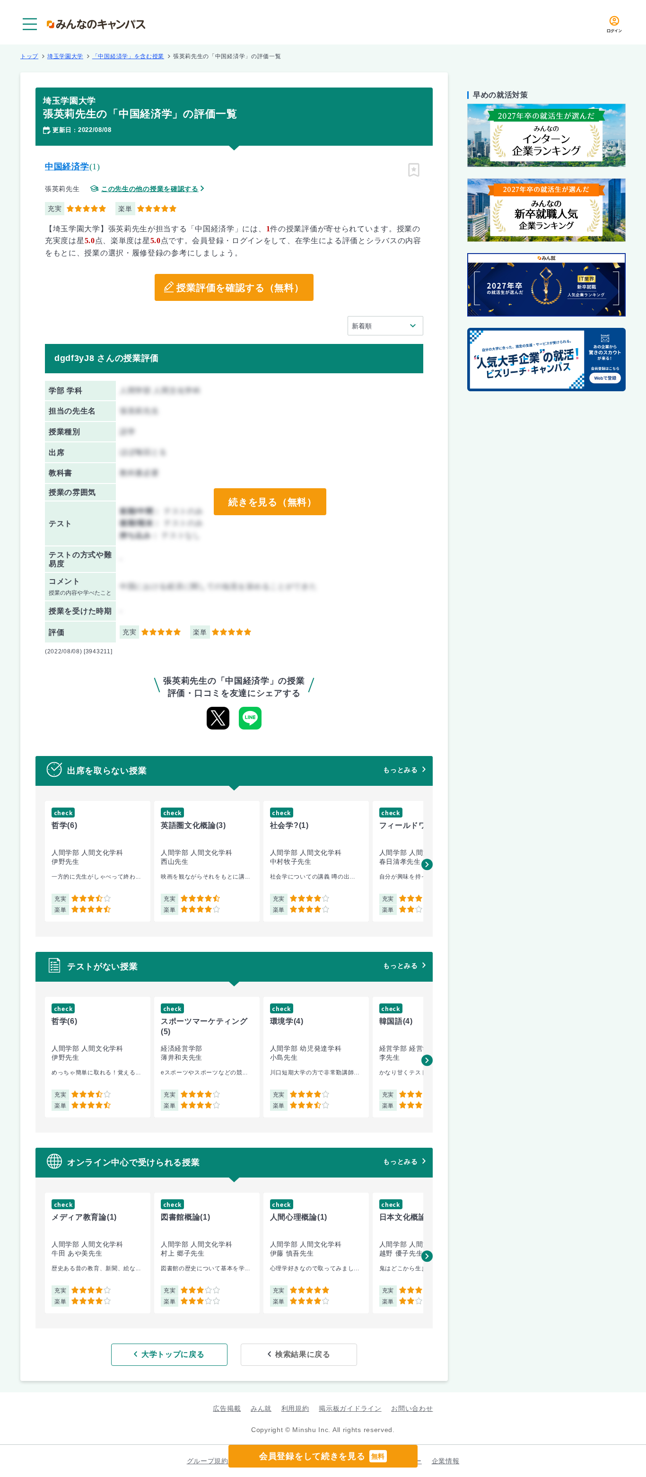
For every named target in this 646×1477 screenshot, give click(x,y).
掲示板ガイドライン (350, 1408)
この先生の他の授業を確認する (150, 189)
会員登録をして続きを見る (322, 1456)
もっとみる (400, 770)
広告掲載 (227, 1408)
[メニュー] (29, 24)
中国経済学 (67, 166)
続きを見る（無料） (272, 502)
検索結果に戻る (303, 1354)
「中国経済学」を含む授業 (128, 56)
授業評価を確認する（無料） (240, 287)
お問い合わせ (412, 1408)
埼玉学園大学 (65, 56)
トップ (29, 56)
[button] (427, 864)
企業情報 (446, 1461)
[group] (97, 861)
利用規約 (295, 1408)
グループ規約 (207, 1461)
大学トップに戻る (173, 1354)
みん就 (261, 1408)
